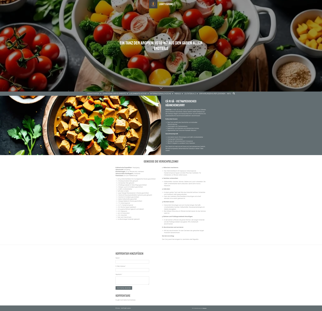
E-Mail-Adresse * (121, 266)
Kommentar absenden (124, 288)
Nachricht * (119, 274)
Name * (118, 258)
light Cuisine (166, 4)
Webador (205, 308)
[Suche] (234, 93)
